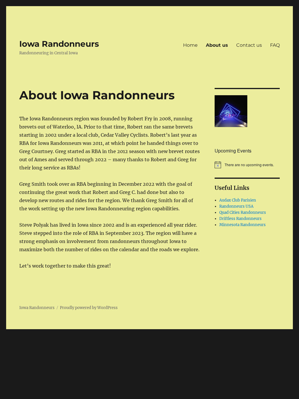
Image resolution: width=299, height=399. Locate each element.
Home (190, 45)
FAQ (275, 45)
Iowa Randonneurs (59, 44)
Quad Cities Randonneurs (242, 212)
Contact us (249, 45)
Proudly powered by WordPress (89, 307)
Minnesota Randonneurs (242, 224)
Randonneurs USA (236, 206)
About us (217, 45)
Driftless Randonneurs (240, 218)
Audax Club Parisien (237, 200)
